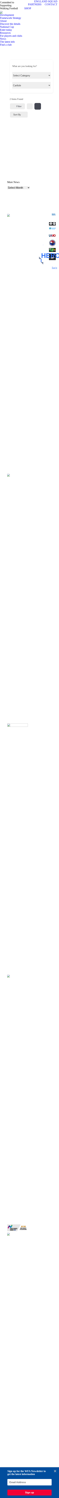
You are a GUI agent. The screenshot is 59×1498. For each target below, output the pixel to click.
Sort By (17, 114)
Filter (19, 106)
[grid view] (30, 106)
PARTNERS (34, 4)
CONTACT (51, 4)
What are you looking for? (24, 66)
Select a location (20, 86)
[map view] (37, 106)
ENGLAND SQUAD (45, 1)
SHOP (27, 8)
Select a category (20, 76)
